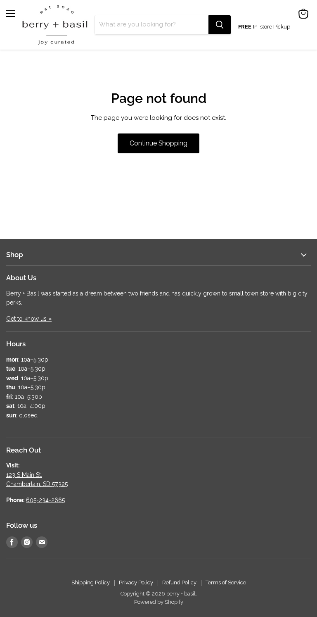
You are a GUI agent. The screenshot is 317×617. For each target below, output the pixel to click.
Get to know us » (29, 318)
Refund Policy (179, 582)
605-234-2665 (45, 500)
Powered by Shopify (158, 602)
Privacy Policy (136, 582)
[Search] (219, 24)
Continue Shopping (158, 143)
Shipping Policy (90, 582)
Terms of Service (226, 582)
